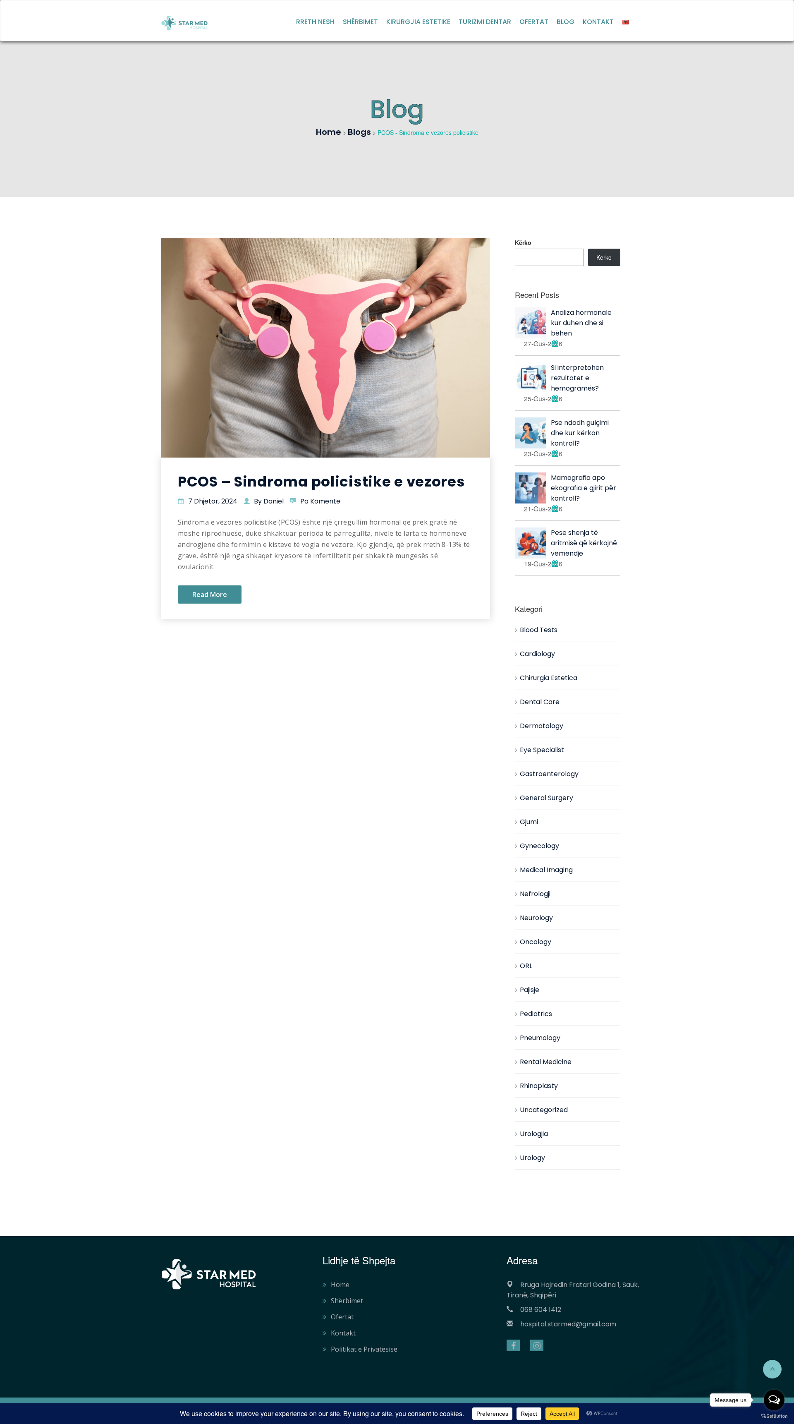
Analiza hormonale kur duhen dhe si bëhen (581, 323)
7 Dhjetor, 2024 (212, 501)
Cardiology (537, 654)
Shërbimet (360, 21)
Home (340, 1284)
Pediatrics (536, 1014)
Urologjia (534, 1134)
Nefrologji (535, 894)
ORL (526, 966)
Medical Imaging (546, 870)
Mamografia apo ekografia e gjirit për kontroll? (583, 488)
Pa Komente (320, 501)
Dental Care (540, 702)
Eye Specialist (542, 750)
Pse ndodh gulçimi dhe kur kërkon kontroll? (580, 433)
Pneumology (540, 1038)
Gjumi (529, 822)
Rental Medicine (546, 1062)
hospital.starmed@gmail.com (568, 1324)
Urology (532, 1158)
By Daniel (269, 501)
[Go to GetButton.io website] (774, 1415)
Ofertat (533, 21)
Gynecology (539, 846)
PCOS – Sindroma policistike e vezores (321, 481)
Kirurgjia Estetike (418, 21)
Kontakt (598, 21)
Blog (565, 21)
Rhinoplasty (539, 1086)
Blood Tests (538, 630)
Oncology (535, 942)
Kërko (523, 242)
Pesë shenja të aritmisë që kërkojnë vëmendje (584, 543)
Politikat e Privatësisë (364, 1349)
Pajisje (529, 990)
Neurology (536, 918)
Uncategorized (544, 1110)
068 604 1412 (540, 1309)
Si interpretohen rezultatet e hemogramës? (577, 378)
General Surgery (546, 798)
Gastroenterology (549, 774)
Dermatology (541, 726)
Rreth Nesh (315, 21)
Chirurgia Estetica (548, 678)
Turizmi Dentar (485, 21)
